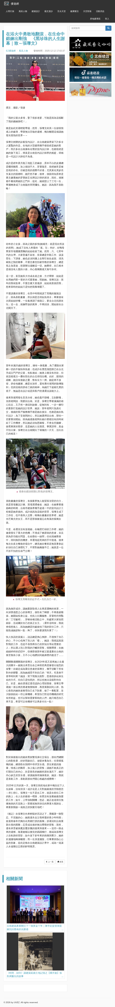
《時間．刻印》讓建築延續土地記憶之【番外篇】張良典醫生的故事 (34, 974)
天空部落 (87, 11)
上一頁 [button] (50, 862)
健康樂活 (74, 11)
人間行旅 (10, 11)
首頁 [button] (61, 862)
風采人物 (23, 11)
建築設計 (36, 11)
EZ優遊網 (11, 50)
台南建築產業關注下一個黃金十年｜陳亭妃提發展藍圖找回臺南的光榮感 (34, 927)
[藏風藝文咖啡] (90, 44)
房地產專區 (95, 19)
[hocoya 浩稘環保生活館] (90, 90)
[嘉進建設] (90, 74)
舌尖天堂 (61, 11)
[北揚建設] (90, 59)
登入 (107, 19)
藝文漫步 (48, 11)
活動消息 (100, 11)
